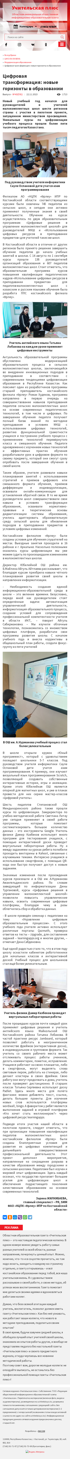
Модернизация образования (17, 62)
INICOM (41, 1431)
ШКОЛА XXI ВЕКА (12, 58)
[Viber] (20, 1217)
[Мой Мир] (15, 1217)
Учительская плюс (35, 7)
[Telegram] (30, 1217)
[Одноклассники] (10, 1217)
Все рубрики (10, 55)
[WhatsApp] (25, 1217)
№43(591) (18, 94)
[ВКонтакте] (5, 1217)
